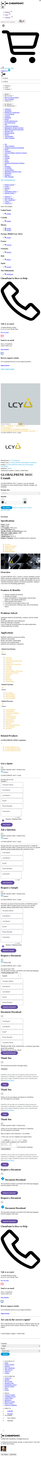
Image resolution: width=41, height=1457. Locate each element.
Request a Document (9, 1193)
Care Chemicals (9, 114)
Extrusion (8, 714)
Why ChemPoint (10, 1368)
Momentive (8, 173)
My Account (8, 1381)
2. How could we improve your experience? (14, 1142)
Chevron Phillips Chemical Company (16, 153)
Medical (7, 678)
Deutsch (8, 252)
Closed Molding (10, 709)
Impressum (8, 1400)
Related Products (10, 551)
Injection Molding (10, 716)
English (8, 214)
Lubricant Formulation (11, 126)
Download (4, 1069)
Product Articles (9, 1364)
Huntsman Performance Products (14, 163)
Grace (6, 159)
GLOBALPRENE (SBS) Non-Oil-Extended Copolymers (18, 431)
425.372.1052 (9, 68)
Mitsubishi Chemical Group (13, 171)
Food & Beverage (10, 123)
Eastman (7, 158)
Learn (6, 15)
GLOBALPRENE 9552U (12, 748)
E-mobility (8, 667)
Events (7, 1390)
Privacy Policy (9, 1403)
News (6, 1388)
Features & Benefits (10, 546)
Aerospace (8, 657)
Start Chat (13, 1454)
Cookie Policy (9, 1398)
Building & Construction (12, 112)
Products (7, 12)
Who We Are (8, 1369)
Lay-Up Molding (10, 718)
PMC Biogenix (9, 177)
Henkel (7, 161)
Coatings (7, 116)
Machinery (8, 674)
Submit (5, 1354)
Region (3, 1348)
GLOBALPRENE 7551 (12, 747)
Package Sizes (5, 490)
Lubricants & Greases (11, 673)
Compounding (9, 711)
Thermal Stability (10, 698)
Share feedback (6, 1149)
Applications (8, 549)
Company (8, 17)
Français (8, 245)
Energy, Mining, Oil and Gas (14, 671)
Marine (7, 676)
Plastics (7, 134)
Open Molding (9, 721)
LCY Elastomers (6, 427)
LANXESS (8, 168)
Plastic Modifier (10, 696)
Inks (6, 124)
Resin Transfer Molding (12, 725)
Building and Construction (13, 664)
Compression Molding (12, 713)
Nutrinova (8, 175)
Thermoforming (10, 726)
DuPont (7, 156)
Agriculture (8, 111)
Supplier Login (9, 1383)
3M (6, 144)
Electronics (8, 669)
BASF (6, 149)
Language (4, 1343)
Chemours (8, 151)
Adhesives (8, 109)
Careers (7, 1373)
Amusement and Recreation (13, 661)
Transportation (9, 136)
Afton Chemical (9, 146)
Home (2, 426)
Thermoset (8, 728)
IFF (6, 165)
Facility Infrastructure (11, 121)
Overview (8, 544)
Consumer (8, 666)
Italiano (8, 259)
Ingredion (7, 166)
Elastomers (8, 117)
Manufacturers (20, 426)
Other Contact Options (7, 369)
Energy (7, 119)
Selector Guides (9, 1386)
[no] (2, 1050)
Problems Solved (10, 548)
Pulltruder (8, 723)
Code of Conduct (10, 1395)
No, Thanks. (5, 1454)
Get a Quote (6, 507)
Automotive (8, 662)
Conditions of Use (10, 1396)
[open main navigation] (3, 7)
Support (7, 1380)
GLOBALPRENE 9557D (12, 750)
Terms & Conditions (11, 1405)
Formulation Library (11, 1385)
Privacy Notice (10, 1080)
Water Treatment (9, 138)
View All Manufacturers (8, 180)
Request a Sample (18, 507)
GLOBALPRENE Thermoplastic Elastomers (14, 429)
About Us (7, 1371)
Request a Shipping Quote (13, 819)
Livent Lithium (9, 170)
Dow (6, 154)
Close (4, 1084)
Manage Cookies (10, 1401)
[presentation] (10, 1418)
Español (8, 230)
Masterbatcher (9, 720)
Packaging (8, 679)
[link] (9, 1411)
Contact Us (8, 1378)
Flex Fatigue (9, 693)
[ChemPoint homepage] (2, 5)
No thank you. (7, 1050)
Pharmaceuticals (9, 133)
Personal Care (9, 131)
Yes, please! (17, 1050)
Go (20, 424)
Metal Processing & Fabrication (14, 129)
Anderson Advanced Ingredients (14, 148)
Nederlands (9, 274)
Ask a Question (27, 507)
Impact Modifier (10, 694)
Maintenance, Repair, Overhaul (14, 128)
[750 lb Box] (20, 493)
